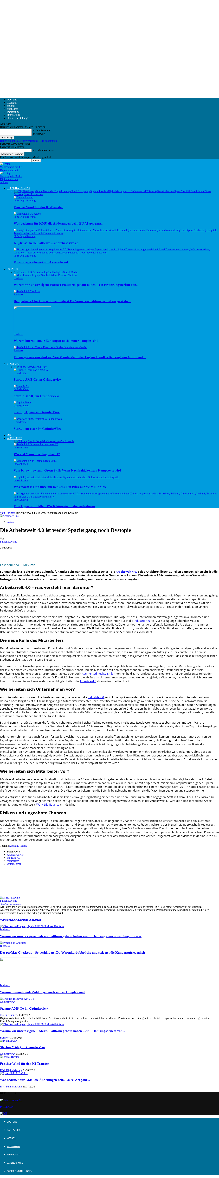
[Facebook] (5, 553)
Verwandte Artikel (11, 919)
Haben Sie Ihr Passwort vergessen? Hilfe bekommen (28, 140)
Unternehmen (14, 863)
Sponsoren (12, 108)
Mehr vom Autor (31, 919)
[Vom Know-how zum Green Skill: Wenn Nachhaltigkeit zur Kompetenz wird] (35, 460)
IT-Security (151, 191)
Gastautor (12, 102)
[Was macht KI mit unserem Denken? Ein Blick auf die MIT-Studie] (66, 477)
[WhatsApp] (42, 553)
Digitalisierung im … (119, 191)
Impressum (13, 111)
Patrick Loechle (8, 541)
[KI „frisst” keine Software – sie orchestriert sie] (116, 233)
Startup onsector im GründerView (37, 428)
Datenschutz (13, 114)
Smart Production (33, 194)
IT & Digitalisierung (18, 188)
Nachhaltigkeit (55, 272)
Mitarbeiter (13, 860)
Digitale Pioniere (99, 191)
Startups (13, 363)
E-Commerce (138, 191)
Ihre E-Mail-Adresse (43, 150)
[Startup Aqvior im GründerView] (22, 402)
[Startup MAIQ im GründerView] (22, 386)
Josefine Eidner (8, 1015)
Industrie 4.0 (142, 621)
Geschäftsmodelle (37, 441)
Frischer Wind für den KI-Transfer (38, 207)
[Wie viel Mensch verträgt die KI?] (36, 444)
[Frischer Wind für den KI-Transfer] (23, 197)
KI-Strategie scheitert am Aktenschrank (41, 262)
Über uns (12, 99)
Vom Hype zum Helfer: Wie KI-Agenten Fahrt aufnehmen (54, 506)
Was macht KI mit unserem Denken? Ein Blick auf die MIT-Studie (60, 487)
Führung (23, 441)
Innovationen (54, 441)
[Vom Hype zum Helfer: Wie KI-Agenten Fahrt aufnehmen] (116, 496)
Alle (16, 191)
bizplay (32, 191)
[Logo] (11, 170)
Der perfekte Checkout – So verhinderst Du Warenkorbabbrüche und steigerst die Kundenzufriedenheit (72, 952)
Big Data (23, 191)
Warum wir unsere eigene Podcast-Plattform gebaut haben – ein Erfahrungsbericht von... (62, 1031)
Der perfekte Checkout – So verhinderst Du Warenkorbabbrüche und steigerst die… (72, 301)
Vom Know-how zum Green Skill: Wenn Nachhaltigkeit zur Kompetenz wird (67, 470)
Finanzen (23, 272)
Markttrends (67, 441)
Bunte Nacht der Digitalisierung (53, 191)
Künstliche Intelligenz (169, 191)
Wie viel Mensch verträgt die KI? (37, 454)
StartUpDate (40, 366)
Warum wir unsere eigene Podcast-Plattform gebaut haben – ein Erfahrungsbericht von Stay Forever (70, 936)
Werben (11, 105)
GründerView (25, 366)
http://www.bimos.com (10, 904)
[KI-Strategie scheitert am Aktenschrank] (116, 252)
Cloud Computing (80, 191)
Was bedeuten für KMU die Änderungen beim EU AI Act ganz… (59, 223)
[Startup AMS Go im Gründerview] (31, 369)
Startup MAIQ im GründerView (36, 396)
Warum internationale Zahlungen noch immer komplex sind (56, 340)
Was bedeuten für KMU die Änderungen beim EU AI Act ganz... (45, 1080)
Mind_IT (11, 435)
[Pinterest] (30, 553)
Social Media (70, 272)
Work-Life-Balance (47, 804)
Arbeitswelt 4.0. (126, 572)
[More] (55, 553)
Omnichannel (198, 191)
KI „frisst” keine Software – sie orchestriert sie (46, 243)
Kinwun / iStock (18, 845)
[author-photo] (10, 897)
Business (12, 269)
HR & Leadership (38, 272)
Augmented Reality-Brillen (98, 674)
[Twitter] (18, 553)
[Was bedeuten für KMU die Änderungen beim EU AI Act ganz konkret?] (27, 213)
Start (2, 512)
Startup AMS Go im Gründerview (38, 379)
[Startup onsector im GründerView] (38, 418)
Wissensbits (14, 438)
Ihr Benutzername (41, 130)
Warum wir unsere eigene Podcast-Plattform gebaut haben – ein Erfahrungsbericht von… (76, 284)
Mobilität (186, 191)
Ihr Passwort (38, 133)
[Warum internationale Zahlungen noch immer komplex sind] (32, 331)
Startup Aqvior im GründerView (37, 412)
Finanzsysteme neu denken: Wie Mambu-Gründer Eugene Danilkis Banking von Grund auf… (80, 357)
